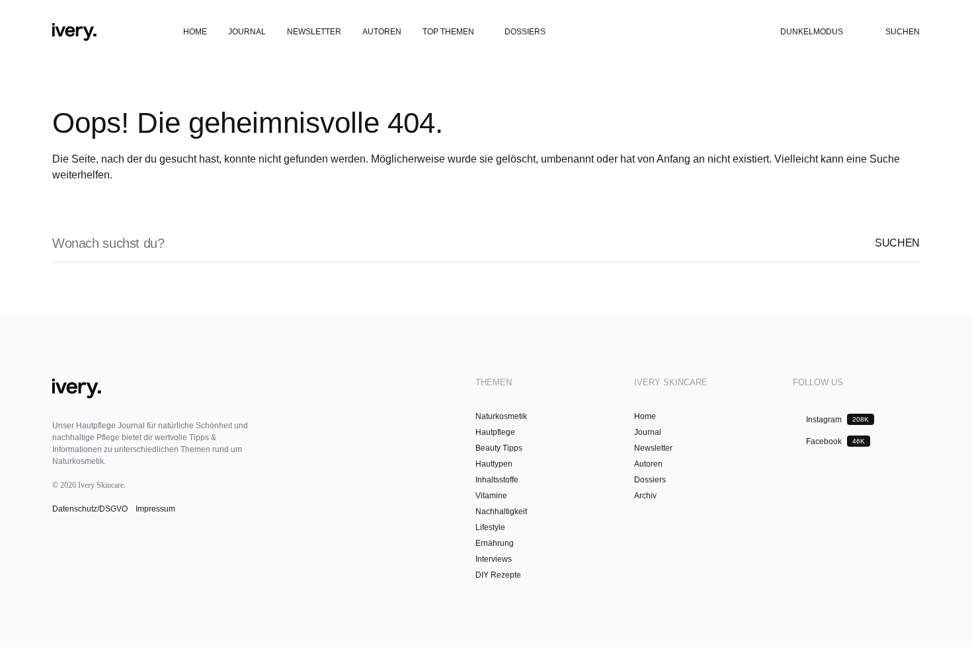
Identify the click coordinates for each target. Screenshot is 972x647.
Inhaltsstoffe (496, 479)
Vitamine (491, 495)
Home (645, 416)
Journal (647, 432)
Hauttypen (493, 464)
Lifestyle (490, 527)
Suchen (897, 242)
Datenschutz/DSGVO (91, 509)
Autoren (648, 464)
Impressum (154, 509)
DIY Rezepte (498, 575)
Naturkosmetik (501, 416)
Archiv (645, 495)
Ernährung (494, 543)
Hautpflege (495, 432)
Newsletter (653, 448)
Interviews (493, 559)
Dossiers (650, 479)
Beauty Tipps (498, 448)
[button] (25, 31)
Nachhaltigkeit (501, 511)
